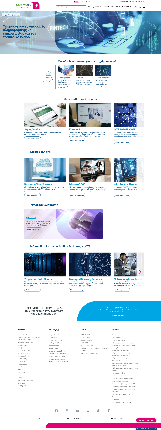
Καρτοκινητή (22, 359)
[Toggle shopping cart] (141, 7)
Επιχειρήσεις (86, 1)
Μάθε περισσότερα (32, 195)
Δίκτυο (132, 1)
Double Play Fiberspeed (26, 342)
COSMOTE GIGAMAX (25, 350)
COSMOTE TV (22, 361)
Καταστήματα (124, 1)
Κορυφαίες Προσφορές (26, 335)
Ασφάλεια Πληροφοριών (120, 381)
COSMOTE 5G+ (85, 335)
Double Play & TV (23, 345)
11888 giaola (22, 386)
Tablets (20, 369)
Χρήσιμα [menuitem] (115, 330)
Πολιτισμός (22, 383)
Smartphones (22, 367)
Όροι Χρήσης (116, 337)
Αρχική (6, 15)
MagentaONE (22, 364)
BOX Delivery (22, 372)
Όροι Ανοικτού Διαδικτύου (121, 402)
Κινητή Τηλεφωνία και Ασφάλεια (123, 348)
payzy (20, 378)
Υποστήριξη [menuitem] (54, 330)
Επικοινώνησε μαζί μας (57, 351)
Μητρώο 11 (116, 360)
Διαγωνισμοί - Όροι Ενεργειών (122, 378)
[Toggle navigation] (143, 6)
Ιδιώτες (76, 1)
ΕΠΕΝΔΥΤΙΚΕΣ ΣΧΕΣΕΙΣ (115, 418)
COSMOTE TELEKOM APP (58, 354)
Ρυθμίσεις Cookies (118, 373)
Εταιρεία (137, 1)
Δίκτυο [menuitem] (83, 330)
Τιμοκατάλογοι (54, 348)
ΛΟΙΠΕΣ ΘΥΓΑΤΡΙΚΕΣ (74, 418)
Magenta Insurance (24, 375)
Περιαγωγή (53, 337)
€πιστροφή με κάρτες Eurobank (123, 394)
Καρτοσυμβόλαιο (24, 356)
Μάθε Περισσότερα (33, 138)
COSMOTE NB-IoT (86, 346)
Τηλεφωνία (21, 348)
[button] (135, 7)
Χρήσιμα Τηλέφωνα (56, 343)
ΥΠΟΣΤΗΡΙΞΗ (115, 7)
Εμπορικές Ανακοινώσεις (121, 376)
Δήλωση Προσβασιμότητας (58, 356)
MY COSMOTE (127, 7)
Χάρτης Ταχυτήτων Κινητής (90, 353)
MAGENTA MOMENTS (25, 380)
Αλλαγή (48, 81)
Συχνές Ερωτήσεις (55, 335)
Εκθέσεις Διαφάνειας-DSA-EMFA (123, 384)
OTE (39, 418)
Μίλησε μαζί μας (118, 315)
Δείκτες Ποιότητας (118, 340)
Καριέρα (115, 335)
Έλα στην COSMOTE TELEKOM (99, 7)
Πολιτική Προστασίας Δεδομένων (123, 386)
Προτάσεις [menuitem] (22, 330)
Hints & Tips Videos (55, 340)
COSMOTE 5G (85, 337)
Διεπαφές (115, 400)
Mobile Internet (23, 353)
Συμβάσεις (115, 397)
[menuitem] (56, 410)
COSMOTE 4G (85, 343)
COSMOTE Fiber (86, 340)
